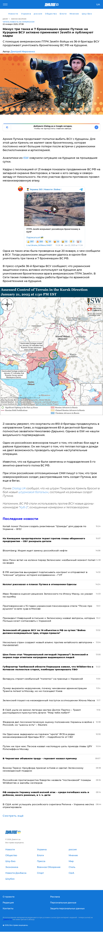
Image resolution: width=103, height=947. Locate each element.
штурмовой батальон (33, 492)
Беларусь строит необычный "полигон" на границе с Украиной (43, 678)
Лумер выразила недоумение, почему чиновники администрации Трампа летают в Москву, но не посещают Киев (45, 689)
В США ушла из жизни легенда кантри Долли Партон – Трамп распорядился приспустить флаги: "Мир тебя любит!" (42, 711)
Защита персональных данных (67, 908)
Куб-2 (23, 507)
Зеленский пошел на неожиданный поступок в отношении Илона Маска (49, 700)
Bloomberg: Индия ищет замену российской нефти (35, 550)
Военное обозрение (18, 18)
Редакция (8, 902)
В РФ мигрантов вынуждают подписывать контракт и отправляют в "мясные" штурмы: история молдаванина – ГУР (45, 573)
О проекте (8, 896)
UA (98, 4)
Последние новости (20, 519)
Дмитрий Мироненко (23, 51)
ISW (26, 157)
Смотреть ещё (13, 815)
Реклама (55, 896)
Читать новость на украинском (18, 22)
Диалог (5, 18)
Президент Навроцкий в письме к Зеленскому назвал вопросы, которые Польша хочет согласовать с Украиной (49, 619)
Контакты (8, 908)
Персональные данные (63, 902)
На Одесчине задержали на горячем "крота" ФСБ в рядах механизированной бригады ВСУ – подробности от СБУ (39, 735)
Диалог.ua (7, 919)
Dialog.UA (19, 488)
